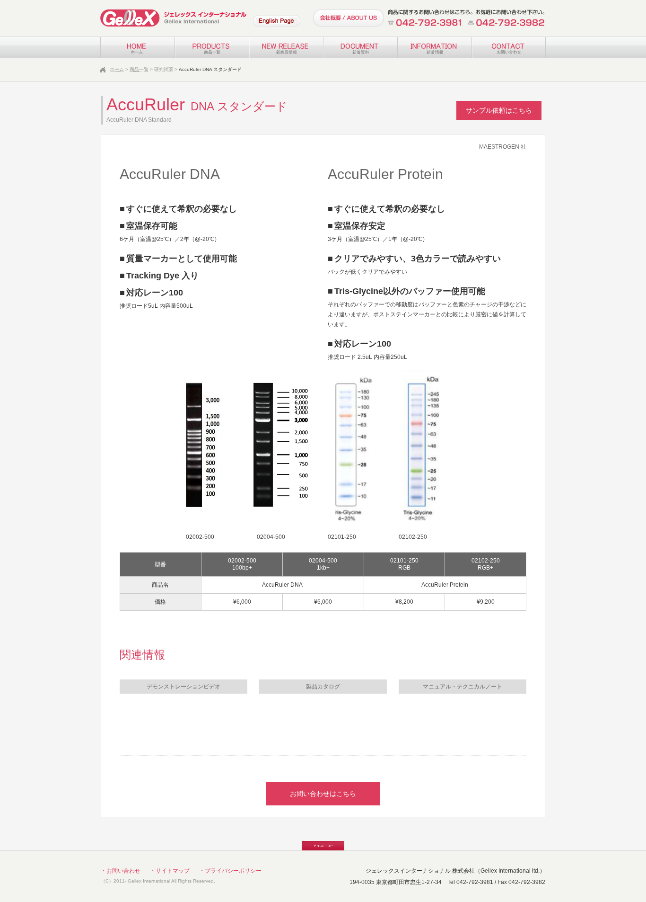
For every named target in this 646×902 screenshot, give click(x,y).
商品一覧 (139, 69)
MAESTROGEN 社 (502, 146)
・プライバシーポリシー (230, 870)
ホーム (117, 69)
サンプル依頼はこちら (499, 110)
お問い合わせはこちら (323, 793)
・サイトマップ (170, 870)
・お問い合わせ (120, 870)
